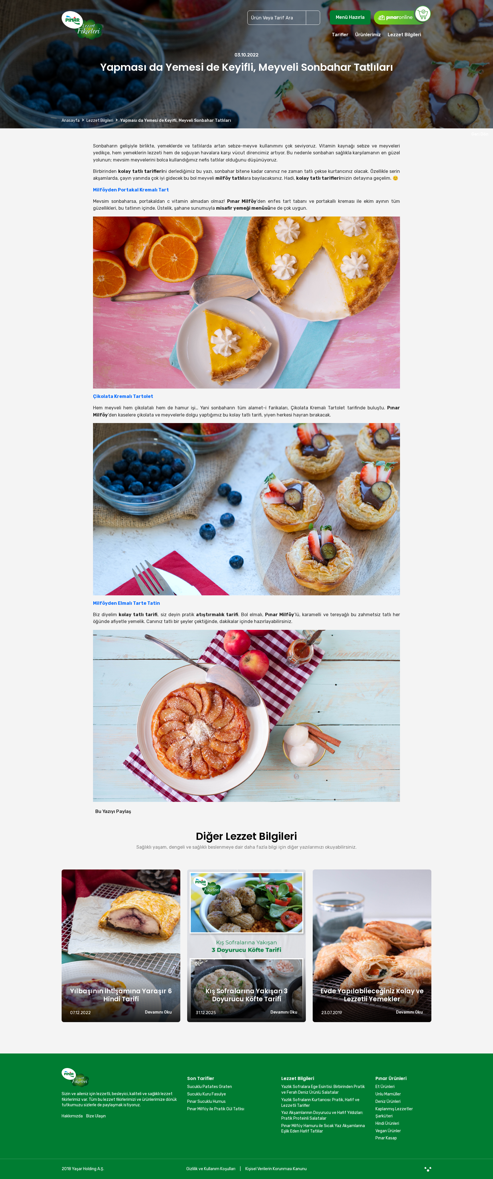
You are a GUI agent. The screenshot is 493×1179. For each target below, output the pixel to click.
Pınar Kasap (386, 1138)
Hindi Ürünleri (387, 1123)
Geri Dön (479, 134)
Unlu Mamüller (388, 1094)
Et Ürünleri (385, 1086)
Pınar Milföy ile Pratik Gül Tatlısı (215, 1109)
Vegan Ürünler (388, 1131)
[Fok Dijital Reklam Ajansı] (428, 1169)
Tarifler (340, 34)
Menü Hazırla (350, 17)
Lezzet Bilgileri (404, 34)
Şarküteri (384, 1116)
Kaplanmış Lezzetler (394, 1109)
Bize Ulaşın (96, 1116)
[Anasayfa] (82, 28)
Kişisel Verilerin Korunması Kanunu (276, 1168)
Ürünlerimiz (368, 34)
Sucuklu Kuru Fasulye (206, 1094)
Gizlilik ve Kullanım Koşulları (210, 1168)
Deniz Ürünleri (388, 1101)
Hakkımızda (72, 1116)
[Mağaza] (402, 15)
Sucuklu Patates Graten (209, 1086)
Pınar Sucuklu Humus (206, 1101)
